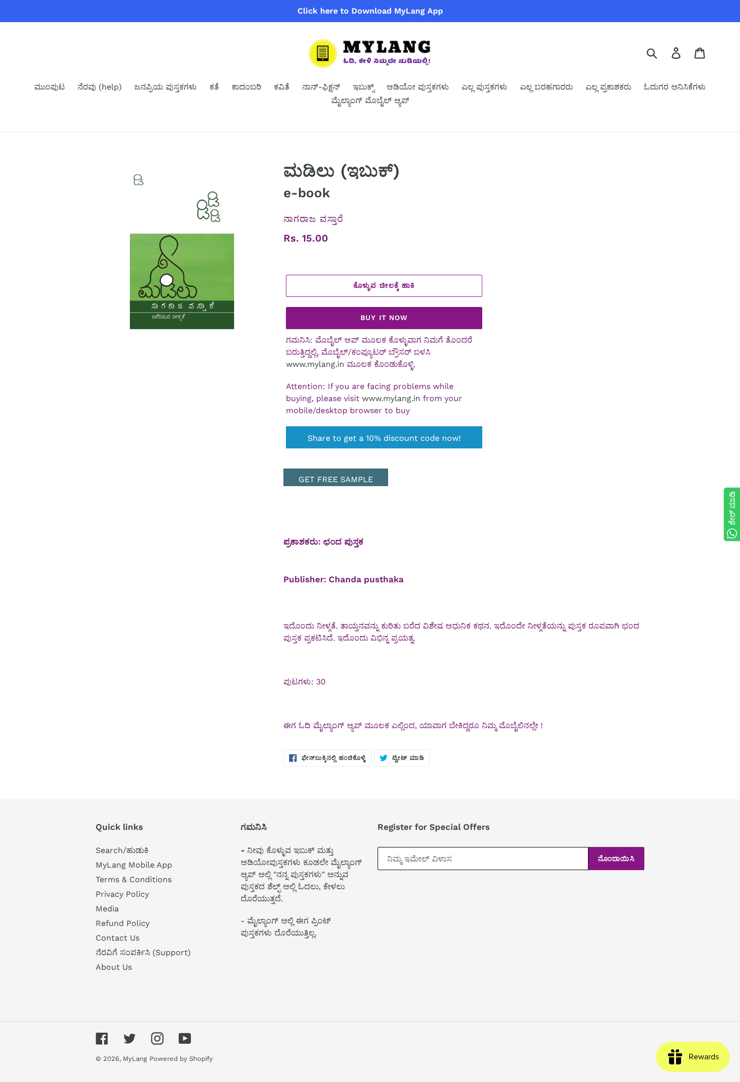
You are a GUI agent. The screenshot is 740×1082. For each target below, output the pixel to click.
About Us (114, 967)
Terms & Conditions (134, 879)
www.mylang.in (315, 364)
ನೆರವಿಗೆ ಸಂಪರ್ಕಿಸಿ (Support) (143, 952)
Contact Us (117, 938)
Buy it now (384, 318)
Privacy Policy (122, 894)
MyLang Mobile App (134, 865)
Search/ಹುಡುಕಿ (122, 850)
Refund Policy (123, 923)
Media (107, 908)
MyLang (135, 1058)
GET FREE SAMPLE (336, 479)
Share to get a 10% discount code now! (384, 438)
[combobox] (664, 53)
